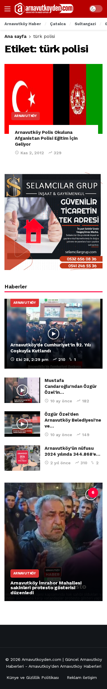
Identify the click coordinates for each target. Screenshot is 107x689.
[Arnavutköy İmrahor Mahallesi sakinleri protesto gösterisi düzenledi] (53, 542)
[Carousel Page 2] (41, 493)
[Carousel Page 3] (54, 493)
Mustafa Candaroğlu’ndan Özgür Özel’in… (71, 386)
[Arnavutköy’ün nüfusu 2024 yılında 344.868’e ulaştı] (22, 458)
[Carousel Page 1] (28, 493)
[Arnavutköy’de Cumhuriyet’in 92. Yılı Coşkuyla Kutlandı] (53, 334)
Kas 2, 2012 (32, 152)
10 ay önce (61, 401)
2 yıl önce (60, 462)
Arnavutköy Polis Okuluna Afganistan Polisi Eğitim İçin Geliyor (46, 138)
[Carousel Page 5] (80, 493)
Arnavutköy (25, 116)
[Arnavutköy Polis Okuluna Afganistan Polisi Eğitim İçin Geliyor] (53, 99)
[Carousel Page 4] (67, 493)
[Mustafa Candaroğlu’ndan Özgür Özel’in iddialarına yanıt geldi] (22, 390)
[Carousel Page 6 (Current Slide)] (93, 493)
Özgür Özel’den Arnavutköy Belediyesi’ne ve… (73, 420)
